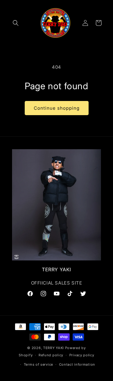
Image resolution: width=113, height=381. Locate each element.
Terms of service (38, 364)
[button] (15, 23)
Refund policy (51, 355)
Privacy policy (81, 355)
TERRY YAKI (53, 348)
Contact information (77, 364)
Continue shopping (57, 108)
